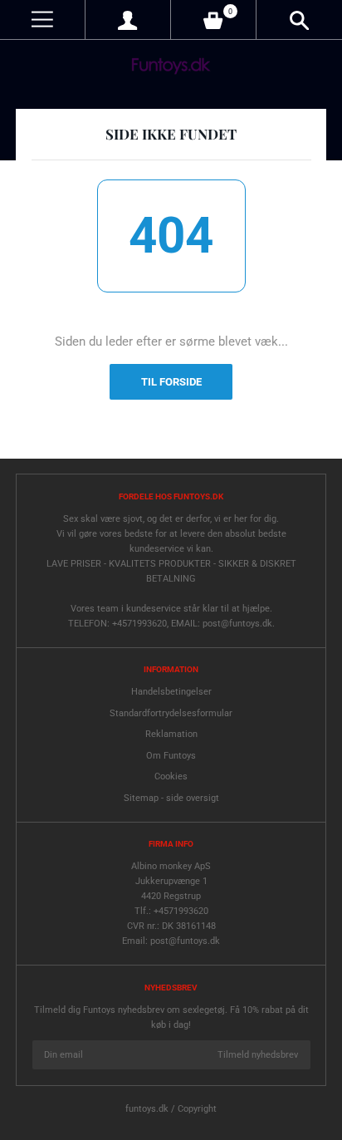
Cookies (171, 776)
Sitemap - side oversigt (171, 798)
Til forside (171, 382)
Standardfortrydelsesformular (171, 713)
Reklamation (171, 734)
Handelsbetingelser (171, 691)
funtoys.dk (147, 1108)
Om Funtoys (171, 755)
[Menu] (42, 19)
